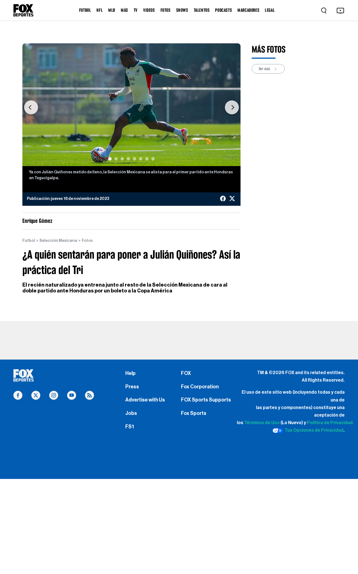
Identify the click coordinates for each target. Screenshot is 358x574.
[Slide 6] (140, 158)
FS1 (129, 426)
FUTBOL (85, 10)
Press (132, 386)
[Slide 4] (128, 158)
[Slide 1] (110, 158)
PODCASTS (223, 10)
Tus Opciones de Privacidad (313, 430)
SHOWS (182, 10)
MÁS (124, 10)
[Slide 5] (134, 158)
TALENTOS (202, 10)
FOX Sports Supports (206, 399)
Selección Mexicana (58, 241)
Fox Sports (193, 413)
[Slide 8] (153, 158)
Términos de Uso (262, 423)
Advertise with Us (145, 399)
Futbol (28, 241)
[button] (31, 107)
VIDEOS (149, 10)
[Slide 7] (147, 158)
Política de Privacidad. (330, 423)
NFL (99, 10)
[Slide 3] (122, 158)
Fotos (87, 241)
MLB (111, 10)
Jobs (131, 413)
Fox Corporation (200, 386)
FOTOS (166, 10)
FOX (186, 373)
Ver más (265, 69)
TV (136, 10)
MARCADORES (248, 10)
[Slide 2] (116, 158)
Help (130, 373)
